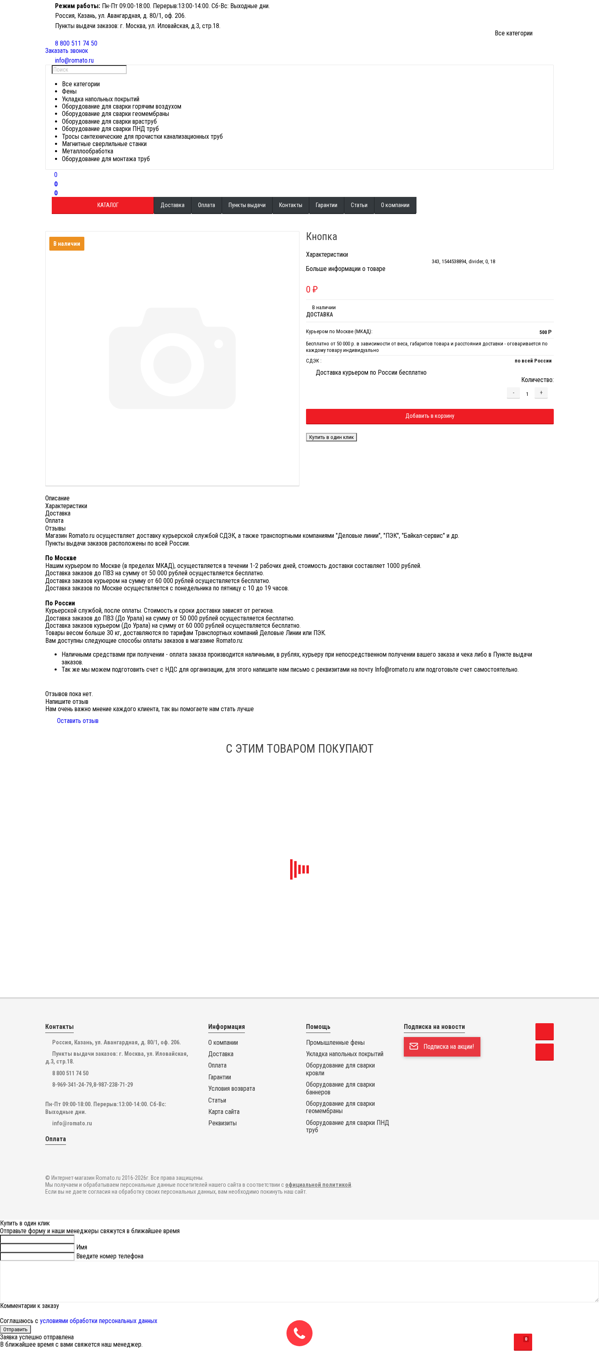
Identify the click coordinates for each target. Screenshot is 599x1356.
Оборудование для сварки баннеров (340, 1088)
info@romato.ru (72, 1123)
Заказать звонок (66, 51)
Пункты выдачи (247, 205)
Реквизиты (222, 1123)
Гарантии (326, 205)
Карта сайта (224, 1112)
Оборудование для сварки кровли (340, 1069)
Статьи (359, 205)
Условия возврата (231, 1088)
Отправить (15, 1329)
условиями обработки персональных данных (98, 1321)
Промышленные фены (335, 1042)
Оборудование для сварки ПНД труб (347, 1126)
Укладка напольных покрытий (344, 1054)
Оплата (206, 205)
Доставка (173, 205)
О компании (395, 205)
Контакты (290, 205)
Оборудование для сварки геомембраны (340, 1107)
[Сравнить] (318, 428)
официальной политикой (318, 1185)
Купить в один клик (331, 437)
